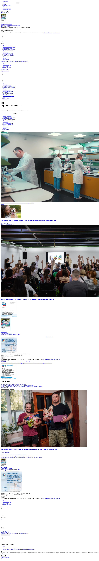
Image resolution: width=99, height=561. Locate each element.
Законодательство (7, 45)
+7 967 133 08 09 (4, 69)
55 (3, 497)
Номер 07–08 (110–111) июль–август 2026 (10, 25)
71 (3, 358)
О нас (4, 4)
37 (1, 358)
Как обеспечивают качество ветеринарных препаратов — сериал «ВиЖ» (17, 203)
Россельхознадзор (7, 5)
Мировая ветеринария (8, 54)
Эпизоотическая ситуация (9, 47)
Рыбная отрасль (6, 90)
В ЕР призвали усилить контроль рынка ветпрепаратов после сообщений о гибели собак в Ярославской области (26, 363)
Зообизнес (5, 51)
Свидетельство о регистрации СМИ (11, 548)
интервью (3, 131)
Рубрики (5, 1)
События (5, 99)
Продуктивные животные (9, 49)
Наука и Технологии (8, 53)
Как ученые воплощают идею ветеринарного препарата (13, 384)
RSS (4, 546)
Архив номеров (6, 7)
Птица (4, 88)
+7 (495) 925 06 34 (5, 531)
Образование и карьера (8, 55)
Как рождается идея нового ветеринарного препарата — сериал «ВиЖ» (17, 385)
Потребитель (6, 94)
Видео (4, 58)
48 (1, 497)
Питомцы (3, 204)
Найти (17, 3)
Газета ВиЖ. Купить (5, 26)
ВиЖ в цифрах (6, 98)
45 (3, 31)
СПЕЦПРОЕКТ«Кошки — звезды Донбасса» (7, 224)
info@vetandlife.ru (5, 12)
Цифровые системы (7, 48)
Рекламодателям (7, 9)
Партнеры (5, 6)
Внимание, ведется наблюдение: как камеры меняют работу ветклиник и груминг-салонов (21, 386)
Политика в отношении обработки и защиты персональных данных (18, 549)
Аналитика (5, 56)
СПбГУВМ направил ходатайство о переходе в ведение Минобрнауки (17, 361)
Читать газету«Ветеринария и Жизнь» (6, 23)
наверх (2, 506)
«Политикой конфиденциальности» (51, 32)
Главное (5, 83)
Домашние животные (8, 50)
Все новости (6, 59)
